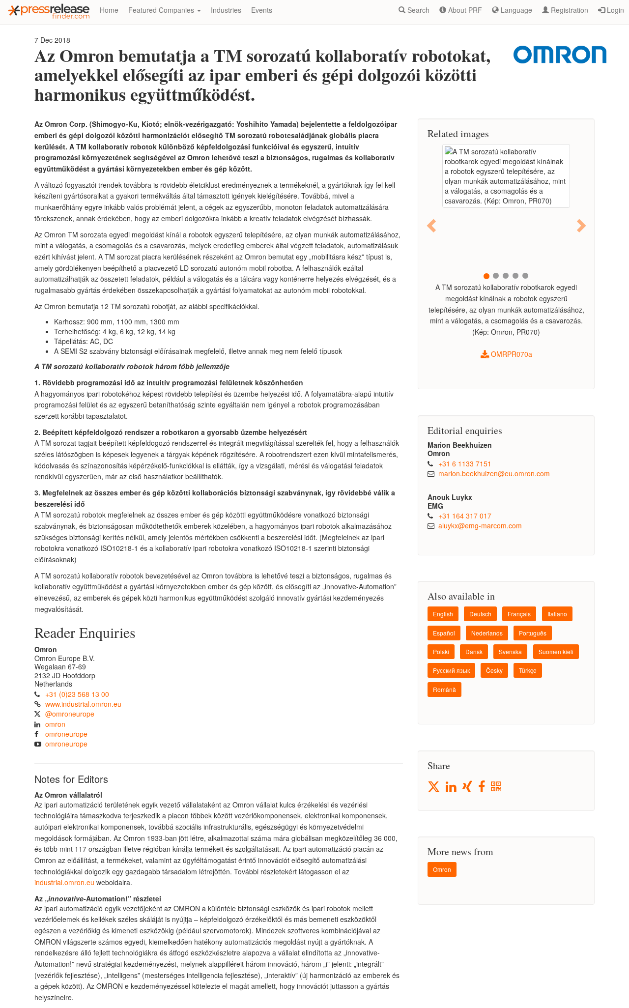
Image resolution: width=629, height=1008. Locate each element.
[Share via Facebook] (482, 787)
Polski (441, 651)
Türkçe (528, 670)
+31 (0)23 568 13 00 (77, 694)
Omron (442, 869)
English (443, 613)
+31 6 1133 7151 (464, 463)
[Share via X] (434, 786)
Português (532, 633)
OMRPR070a (510, 354)
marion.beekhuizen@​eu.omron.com (494, 473)
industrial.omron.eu (64, 882)
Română (444, 689)
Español (444, 633)
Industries (226, 10)
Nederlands (487, 633)
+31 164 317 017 (464, 515)
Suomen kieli (556, 651)
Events (261, 10)
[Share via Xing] (468, 787)
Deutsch (480, 613)
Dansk (474, 651)
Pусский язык (451, 670)
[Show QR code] (496, 787)
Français (519, 613)
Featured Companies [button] (162, 10)
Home (109, 10)
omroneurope (66, 734)
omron (55, 724)
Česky (494, 670)
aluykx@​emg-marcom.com (480, 525)
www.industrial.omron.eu (83, 704)
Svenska (510, 651)
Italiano (557, 613)
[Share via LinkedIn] (452, 787)
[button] (432, 224)
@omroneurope (69, 714)
